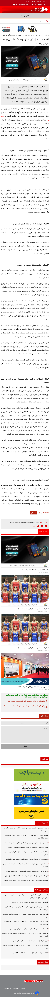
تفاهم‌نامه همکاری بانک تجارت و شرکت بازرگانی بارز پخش (29, 929)
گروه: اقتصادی (14, 35)
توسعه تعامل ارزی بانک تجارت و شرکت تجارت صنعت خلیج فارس (26, 876)
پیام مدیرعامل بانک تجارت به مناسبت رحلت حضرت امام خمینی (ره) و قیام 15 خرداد (25, 934)
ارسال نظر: (44, 716)
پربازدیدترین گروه (41, 889)
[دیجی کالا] (25, 29)
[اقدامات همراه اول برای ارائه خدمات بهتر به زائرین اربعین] (25, 64)
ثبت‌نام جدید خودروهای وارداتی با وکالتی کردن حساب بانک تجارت (26, 843)
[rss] (17, 4)
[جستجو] (47, 21)
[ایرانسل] (25, 813)
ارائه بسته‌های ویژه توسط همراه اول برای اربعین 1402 (35, 570)
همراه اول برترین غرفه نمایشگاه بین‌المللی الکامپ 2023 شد (33, 687)
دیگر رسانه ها (43, 962)
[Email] (6, 35)
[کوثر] (25, 799)
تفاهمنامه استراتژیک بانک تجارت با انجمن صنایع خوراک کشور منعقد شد (25, 946)
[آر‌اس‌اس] (46, 526)
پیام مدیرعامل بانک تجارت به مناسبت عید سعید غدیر (30, 941)
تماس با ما (45, 2)
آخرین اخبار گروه (42, 823)
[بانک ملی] (25, 787)
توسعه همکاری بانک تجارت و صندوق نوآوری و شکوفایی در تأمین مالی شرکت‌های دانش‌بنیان (26, 896)
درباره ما (39, 2)
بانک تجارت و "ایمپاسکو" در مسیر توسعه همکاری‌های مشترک (28, 847)
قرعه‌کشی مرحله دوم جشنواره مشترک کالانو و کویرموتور (30, 902)
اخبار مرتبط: (43, 531)
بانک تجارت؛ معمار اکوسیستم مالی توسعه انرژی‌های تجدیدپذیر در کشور (26, 853)
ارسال (25, 746)
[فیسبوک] (34, 526)
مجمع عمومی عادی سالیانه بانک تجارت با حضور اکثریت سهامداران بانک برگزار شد (26, 836)
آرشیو (33, 2)
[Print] (4, 35)
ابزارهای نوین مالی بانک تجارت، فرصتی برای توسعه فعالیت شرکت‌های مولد (25, 915)
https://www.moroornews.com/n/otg (24, 522)
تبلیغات (28, 2)
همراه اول (33, 513)
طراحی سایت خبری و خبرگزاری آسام (24, 993)
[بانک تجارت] (25, 775)
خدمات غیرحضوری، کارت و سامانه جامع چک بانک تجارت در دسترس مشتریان (25, 865)
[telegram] (14, 5)
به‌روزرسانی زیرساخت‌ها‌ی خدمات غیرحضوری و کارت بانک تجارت (27, 871)
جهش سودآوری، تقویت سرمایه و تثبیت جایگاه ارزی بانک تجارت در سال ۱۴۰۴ (26, 829)
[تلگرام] (42, 526)
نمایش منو (25, 15)
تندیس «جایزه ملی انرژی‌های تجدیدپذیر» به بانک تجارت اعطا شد (27, 859)
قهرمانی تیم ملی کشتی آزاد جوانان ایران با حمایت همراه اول (33, 609)
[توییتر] (38, 526)
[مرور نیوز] (25, 9)
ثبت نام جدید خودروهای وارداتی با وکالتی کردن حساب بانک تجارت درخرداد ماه (26, 908)
